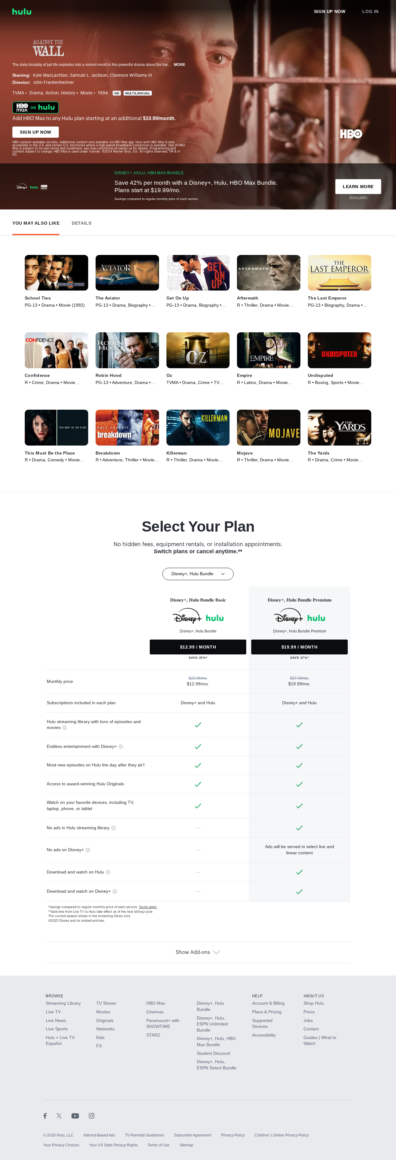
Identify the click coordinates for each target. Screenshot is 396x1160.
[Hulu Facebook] (50, 1115)
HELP (257, 996)
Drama (36, 93)
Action (51, 93)
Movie (86, 93)
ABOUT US (313, 996)
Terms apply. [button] (148, 907)
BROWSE (54, 996)
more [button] (180, 65)
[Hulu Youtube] (80, 1115)
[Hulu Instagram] (91, 1115)
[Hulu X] (64, 1115)
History (68, 93)
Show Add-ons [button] (193, 952)
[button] (35, 222)
